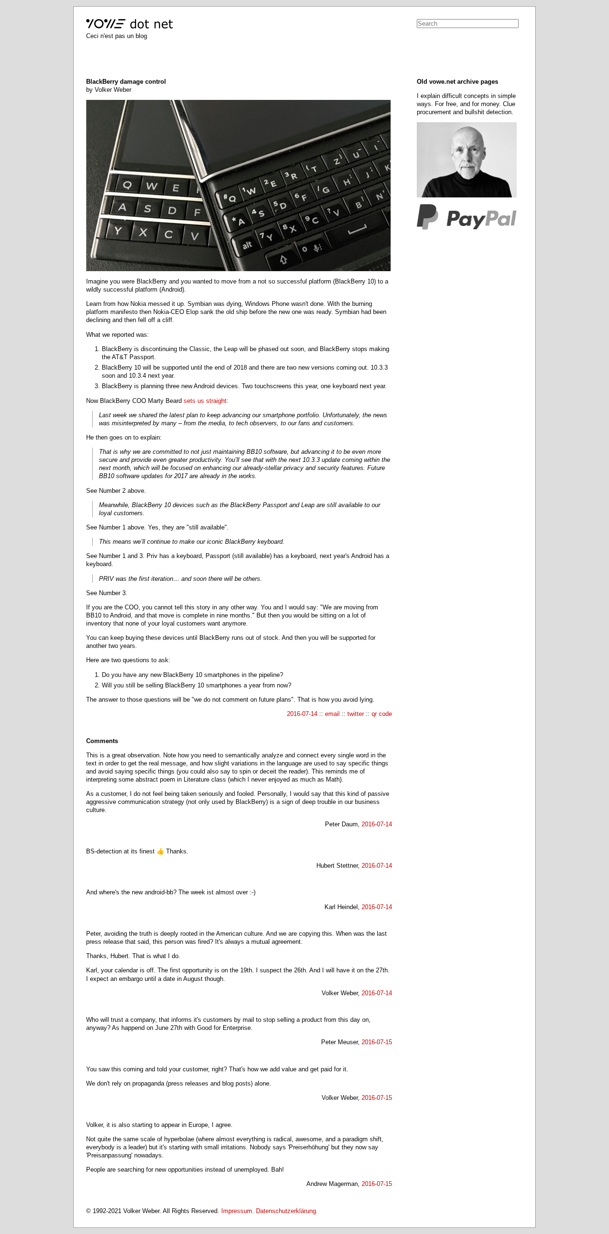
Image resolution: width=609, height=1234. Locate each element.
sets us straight (205, 400)
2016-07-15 (377, 1042)
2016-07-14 (302, 713)
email (332, 713)
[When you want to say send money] (467, 227)
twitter (355, 713)
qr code (382, 713)
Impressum (236, 1210)
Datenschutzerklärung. (287, 1210)
